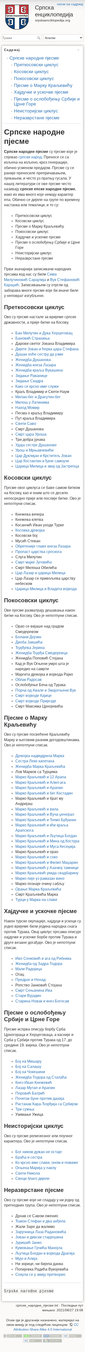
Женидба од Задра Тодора (38, 964)
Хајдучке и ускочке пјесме (41, 92)
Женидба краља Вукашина (39, 370)
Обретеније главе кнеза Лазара (43, 546)
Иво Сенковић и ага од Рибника (43, 958)
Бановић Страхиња (32, 338)
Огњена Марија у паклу (35, 1168)
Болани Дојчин (28, 637)
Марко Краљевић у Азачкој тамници (46, 868)
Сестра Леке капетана (34, 761)
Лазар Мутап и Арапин (35, 1088)
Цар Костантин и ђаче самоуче (42, 461)
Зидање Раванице (31, 376)
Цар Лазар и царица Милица (40, 573)
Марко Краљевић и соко (36, 857)
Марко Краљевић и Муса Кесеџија (45, 846)
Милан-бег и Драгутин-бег (38, 397)
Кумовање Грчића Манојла (38, 1248)
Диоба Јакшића (28, 642)
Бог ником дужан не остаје (38, 1152)
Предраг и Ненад (30, 980)
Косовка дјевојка (30, 530)
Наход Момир (27, 408)
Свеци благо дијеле (32, 1178)
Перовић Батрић (30, 1093)
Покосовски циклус (34, 78)
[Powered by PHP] (52, 1335)
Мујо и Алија (26, 1259)
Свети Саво (25, 424)
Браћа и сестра (28, 1157)
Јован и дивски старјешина (39, 1237)
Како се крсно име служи (37, 386)
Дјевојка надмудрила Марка (39, 756)
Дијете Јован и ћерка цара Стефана (47, 349)
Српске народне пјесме (34, 57)
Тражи (39, 38)
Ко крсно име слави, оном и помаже (46, 1163)
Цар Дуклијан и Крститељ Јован (43, 456)
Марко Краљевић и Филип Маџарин (46, 862)
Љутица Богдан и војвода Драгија (45, 1253)
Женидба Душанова (33, 360)
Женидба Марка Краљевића (40, 766)
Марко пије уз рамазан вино (39, 878)
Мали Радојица (28, 969)
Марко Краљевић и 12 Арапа (40, 777)
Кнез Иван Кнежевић (33, 1083)
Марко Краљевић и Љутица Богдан (46, 836)
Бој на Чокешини (30, 1072)
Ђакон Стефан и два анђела (40, 1221)
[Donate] (32, 1335)
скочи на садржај (70, 4)
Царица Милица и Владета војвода (46, 589)
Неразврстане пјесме (37, 117)
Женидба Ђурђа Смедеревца (41, 653)
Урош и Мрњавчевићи (34, 450)
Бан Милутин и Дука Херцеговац (43, 333)
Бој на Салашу (28, 1067)
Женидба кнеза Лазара (35, 365)
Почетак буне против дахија (39, 1098)
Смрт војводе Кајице (33, 696)
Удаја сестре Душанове (36, 445)
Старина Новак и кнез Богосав (42, 1001)
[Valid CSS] (32, 1340)
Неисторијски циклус (36, 110)
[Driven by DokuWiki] (52, 1340)
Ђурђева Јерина (30, 648)
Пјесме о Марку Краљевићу (43, 85)
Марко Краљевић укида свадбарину (46, 873)
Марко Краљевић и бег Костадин (44, 793)
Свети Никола (27, 1173)
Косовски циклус (31, 71)
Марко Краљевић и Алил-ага (40, 782)
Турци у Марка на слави (36, 900)
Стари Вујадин (28, 996)
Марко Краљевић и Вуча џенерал (44, 814)
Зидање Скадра (29, 381)
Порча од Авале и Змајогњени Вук (45, 690)
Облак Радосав (28, 680)
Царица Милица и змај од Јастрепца (47, 466)
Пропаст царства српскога (38, 552)
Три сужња (24, 1109)
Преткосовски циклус (36, 64)
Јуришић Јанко (28, 1243)
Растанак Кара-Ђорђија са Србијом (46, 1104)
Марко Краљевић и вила (36, 809)
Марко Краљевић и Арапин (39, 788)
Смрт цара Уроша (31, 434)
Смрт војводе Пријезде (35, 701)
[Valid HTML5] (72, 1335)
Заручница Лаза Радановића (40, 1232)
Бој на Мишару (28, 1061)
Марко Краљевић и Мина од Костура (47, 841)
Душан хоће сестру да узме (39, 354)
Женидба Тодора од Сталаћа (41, 1077)
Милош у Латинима (32, 402)
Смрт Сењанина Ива (33, 990)
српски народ (30, 157)
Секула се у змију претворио (40, 1274)
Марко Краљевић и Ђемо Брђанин (45, 820)
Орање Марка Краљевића (38, 889)
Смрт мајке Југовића (33, 562)
